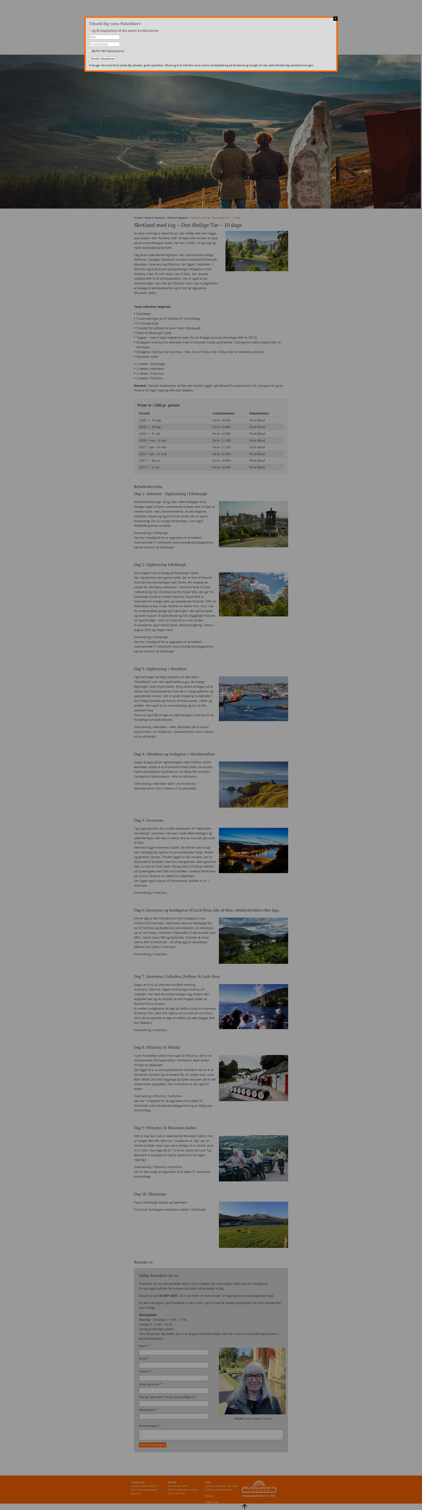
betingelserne (115, 51)
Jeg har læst (107, 51)
